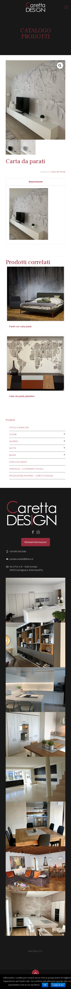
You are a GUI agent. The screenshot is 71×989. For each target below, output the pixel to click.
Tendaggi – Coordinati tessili (26, 468)
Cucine (13, 434)
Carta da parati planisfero (22, 396)
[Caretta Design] (35, 7)
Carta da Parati (57, 171)
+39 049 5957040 (17, 551)
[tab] (35, 182)
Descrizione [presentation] (36, 181)
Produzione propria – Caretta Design (31, 475)
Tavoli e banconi (19, 427)
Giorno (13, 441)
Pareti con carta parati (20, 326)
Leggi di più (58, 985)
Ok (45, 985)
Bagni (12, 455)
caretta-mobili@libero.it (21, 559)
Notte (12, 448)
